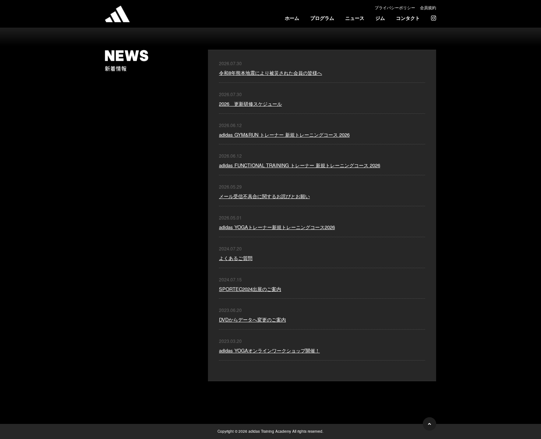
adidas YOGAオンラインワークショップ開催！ (269, 350)
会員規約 (428, 7)
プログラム (322, 17)
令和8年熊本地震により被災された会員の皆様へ (270, 72)
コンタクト (408, 17)
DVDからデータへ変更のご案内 (252, 319)
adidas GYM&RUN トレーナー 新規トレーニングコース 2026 (284, 134)
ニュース (354, 17)
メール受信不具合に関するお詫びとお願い (264, 196)
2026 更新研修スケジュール (250, 103)
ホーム (292, 17)
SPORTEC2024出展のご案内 (250, 288)
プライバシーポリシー (395, 7)
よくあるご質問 (235, 257)
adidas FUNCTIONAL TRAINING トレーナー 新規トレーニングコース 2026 (299, 165)
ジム (380, 17)
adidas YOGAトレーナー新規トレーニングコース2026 (277, 227)
